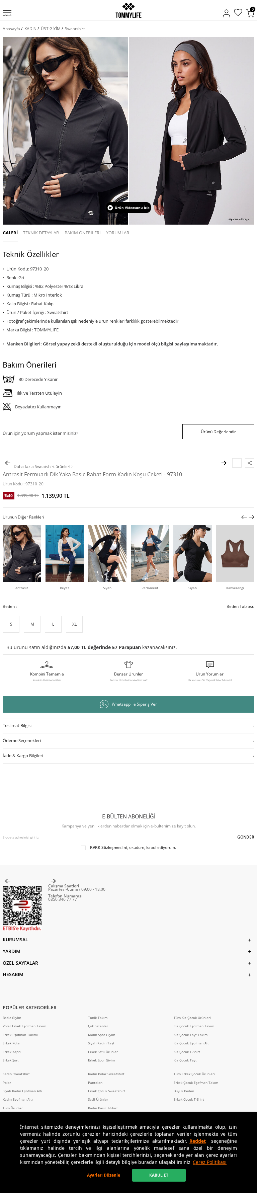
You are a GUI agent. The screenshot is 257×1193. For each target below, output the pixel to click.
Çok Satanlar (98, 1026)
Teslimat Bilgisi (17, 725)
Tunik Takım (97, 1018)
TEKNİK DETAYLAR (41, 233)
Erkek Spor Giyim (101, 1060)
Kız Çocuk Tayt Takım (190, 1035)
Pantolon (95, 1083)
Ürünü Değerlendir (218, 431)
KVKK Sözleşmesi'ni (108, 847)
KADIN (30, 28)
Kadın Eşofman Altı (18, 1099)
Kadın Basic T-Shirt (103, 1108)
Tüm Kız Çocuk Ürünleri (192, 1018)
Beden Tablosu (240, 606)
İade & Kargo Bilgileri (23, 755)
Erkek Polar (12, 1043)
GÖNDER (245, 837)
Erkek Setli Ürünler (103, 1052)
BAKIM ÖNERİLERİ (83, 233)
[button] (11, 131)
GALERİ (10, 233)
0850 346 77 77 (62, 899)
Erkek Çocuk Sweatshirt (106, 1091)
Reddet (197, 1141)
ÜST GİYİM (51, 28)
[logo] (128, 10)
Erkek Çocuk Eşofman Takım (196, 1083)
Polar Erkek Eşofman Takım (24, 1026)
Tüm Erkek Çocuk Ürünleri (194, 1074)
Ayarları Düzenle (103, 1175)
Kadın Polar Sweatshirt (106, 1074)
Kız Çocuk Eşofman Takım (194, 1026)
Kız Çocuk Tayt (185, 1060)
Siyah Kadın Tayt (101, 1043)
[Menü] (7, 14)
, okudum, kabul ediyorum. (133, 847)
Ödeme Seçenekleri (22, 740)
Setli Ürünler (98, 1099)
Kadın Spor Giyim (101, 1035)
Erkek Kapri (12, 1052)
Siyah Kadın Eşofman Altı (22, 1091)
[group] (65, 131)
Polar (7, 1083)
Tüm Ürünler (13, 1108)
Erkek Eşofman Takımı (20, 1035)
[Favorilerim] (238, 13)
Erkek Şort (11, 1060)
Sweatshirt (75, 28)
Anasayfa (11, 28)
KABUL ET (158, 1175)
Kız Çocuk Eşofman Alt (191, 1043)
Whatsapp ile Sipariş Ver (134, 704)
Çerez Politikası (210, 1162)
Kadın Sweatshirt (16, 1074)
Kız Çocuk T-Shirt (187, 1052)
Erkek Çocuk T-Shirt (189, 1099)
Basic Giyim (12, 1018)
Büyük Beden (184, 1091)
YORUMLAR (117, 233)
